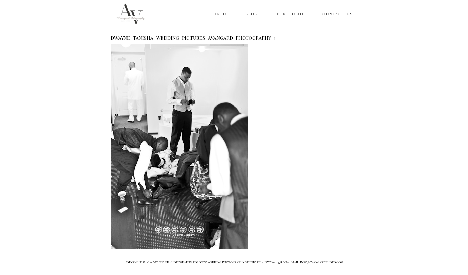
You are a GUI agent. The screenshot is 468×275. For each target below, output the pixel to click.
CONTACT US (337, 13)
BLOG (251, 13)
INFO (220, 13)
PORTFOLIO (290, 13)
